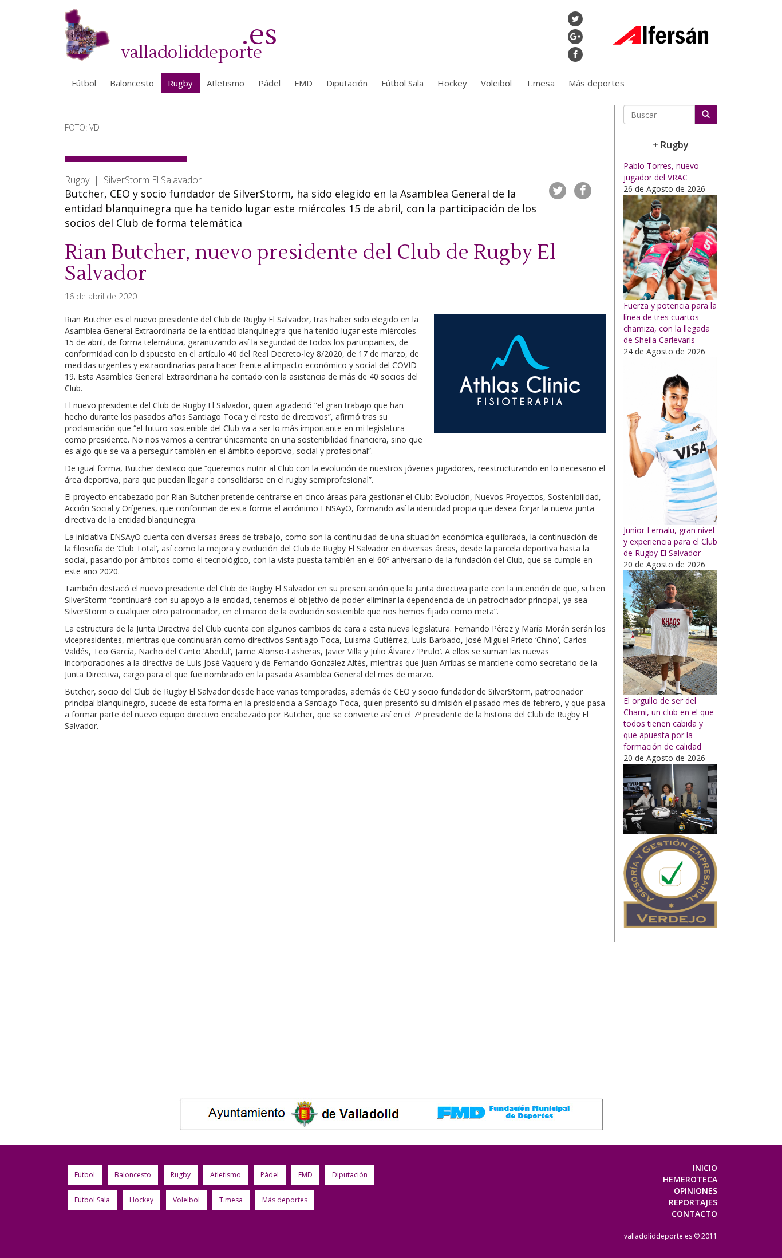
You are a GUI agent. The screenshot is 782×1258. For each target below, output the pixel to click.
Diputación (347, 83)
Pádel (269, 83)
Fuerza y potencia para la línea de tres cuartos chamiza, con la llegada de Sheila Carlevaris (670, 322)
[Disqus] (335, 909)
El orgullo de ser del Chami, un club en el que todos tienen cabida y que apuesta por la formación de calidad (668, 723)
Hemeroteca (690, 1179)
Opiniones (695, 1190)
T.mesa (540, 83)
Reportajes (693, 1202)
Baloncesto (132, 83)
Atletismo (225, 83)
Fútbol (84, 83)
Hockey (452, 83)
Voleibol (496, 83)
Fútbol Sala (402, 83)
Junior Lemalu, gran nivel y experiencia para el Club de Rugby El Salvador (670, 541)
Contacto (694, 1213)
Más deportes (596, 83)
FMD (303, 83)
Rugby (180, 83)
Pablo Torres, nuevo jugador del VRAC (661, 171)
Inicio (705, 1167)
